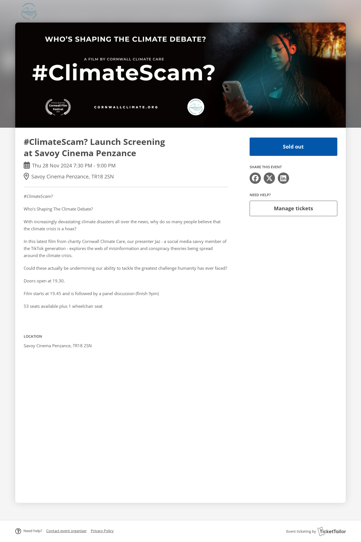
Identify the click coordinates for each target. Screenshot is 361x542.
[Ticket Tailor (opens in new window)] (332, 531)
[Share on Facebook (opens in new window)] (255, 178)
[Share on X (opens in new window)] (269, 178)
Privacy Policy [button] (102, 530)
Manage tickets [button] (293, 208)
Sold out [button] (293, 146)
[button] (66, 530)
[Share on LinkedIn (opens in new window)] (283, 178)
